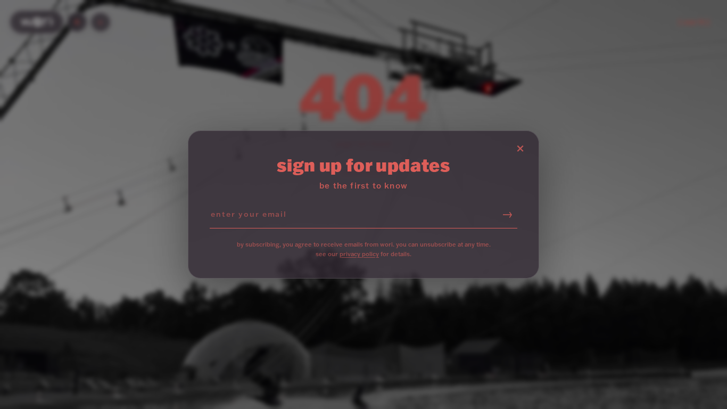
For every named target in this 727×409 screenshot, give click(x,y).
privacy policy (359, 254)
